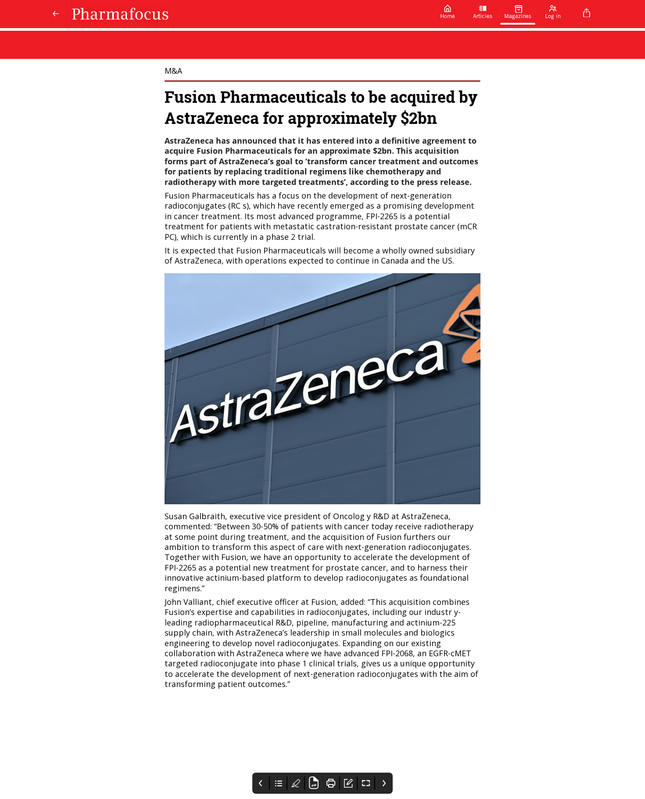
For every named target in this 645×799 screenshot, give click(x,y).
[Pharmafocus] (248, 14)
